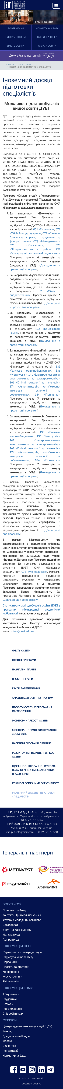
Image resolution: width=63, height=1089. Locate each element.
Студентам (10, 999)
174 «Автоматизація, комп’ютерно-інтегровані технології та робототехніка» (35, 390)
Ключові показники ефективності (35, 783)
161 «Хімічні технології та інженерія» (35, 382)
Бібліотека (9, 1046)
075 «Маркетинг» (26, 245)
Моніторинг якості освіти (30, 721)
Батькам (8, 1004)
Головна (10, 64)
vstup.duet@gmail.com (20, 832)
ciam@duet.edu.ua (23, 631)
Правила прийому (14, 910)
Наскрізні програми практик (31, 743)
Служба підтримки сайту (32, 1078)
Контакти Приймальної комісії (22, 915)
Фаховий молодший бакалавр (22, 920)
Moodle (7, 1041)
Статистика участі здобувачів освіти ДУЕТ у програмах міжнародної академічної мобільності (31, 609)
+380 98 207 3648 (46, 832)
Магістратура (11, 935)
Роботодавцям (12, 1009)
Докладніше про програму (20, 599)
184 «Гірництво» (47, 394)
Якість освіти (15, 46)
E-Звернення (16, 28)
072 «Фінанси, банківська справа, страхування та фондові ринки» (35, 237)
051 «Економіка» (43, 229)
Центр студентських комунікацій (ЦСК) (27, 1026)
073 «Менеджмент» (46, 241)
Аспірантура (11, 939)
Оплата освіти (47, 46)
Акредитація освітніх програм (32, 698)
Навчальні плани (24, 669)
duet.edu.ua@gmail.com (45, 816)
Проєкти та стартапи (16, 967)
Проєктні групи (22, 679)
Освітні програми (24, 660)
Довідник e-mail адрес (17, 1036)
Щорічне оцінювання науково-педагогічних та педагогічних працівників (34, 770)
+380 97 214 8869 (32, 820)
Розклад (8, 1031)
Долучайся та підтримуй (25, 55)
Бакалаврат (10, 925)
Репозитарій (11, 1051)
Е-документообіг (16, 37)
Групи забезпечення (26, 688)
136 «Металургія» (48, 436)
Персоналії (10, 962)
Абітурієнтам (11, 994)
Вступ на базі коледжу (17, 930)
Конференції (11, 972)
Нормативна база (47, 28)
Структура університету (18, 957)
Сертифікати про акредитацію (22, 952)
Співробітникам (13, 1013)
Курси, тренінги (47, 37)
